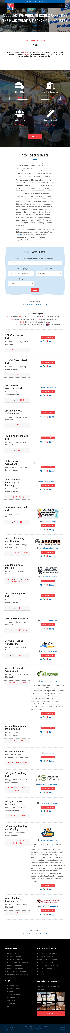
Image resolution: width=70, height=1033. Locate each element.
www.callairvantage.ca (49, 840)
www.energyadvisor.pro (49, 803)
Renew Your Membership (17, 962)
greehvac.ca (49, 753)
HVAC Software (45, 968)
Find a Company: (21, 269)
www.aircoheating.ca (49, 681)
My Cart (42, 974)
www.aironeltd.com (49, 651)
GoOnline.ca (61, 1029)
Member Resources (15, 968)
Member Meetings (14, 965)
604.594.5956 (36, 1030)
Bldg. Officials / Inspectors (18, 971)
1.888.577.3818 (38, 1028)
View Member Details (48, 337)
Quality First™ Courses (48, 953)
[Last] (46, 304)
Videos (10, 991)
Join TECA (35, 136)
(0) (37, 1)
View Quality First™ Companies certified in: (35, 258)
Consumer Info (13, 997)
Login (53, 341)
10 (41, 304)
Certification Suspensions (17, 974)
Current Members (14, 956)
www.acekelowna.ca (49, 577)
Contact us (20, 234)
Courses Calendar (46, 956)
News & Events (13, 988)
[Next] (43, 304)
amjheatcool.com (49, 521)
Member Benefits (14, 953)
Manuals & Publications (48, 965)
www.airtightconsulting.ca (49, 784)
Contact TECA (13, 985)
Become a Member (15, 959)
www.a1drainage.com (49, 481)
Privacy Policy (8, 1029)
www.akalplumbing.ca (49, 906)
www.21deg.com (49, 387)
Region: (49, 269)
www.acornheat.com (49, 620)
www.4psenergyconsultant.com (49, 463)
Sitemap (10, 1006)
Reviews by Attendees (48, 959)
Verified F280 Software (47, 981)
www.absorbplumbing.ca (49, 548)
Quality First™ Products (48, 962)
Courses (30, 1)
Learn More (51, 1013)
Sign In (42, 1)
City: (21, 279)
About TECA (12, 1003)
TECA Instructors (14, 994)
